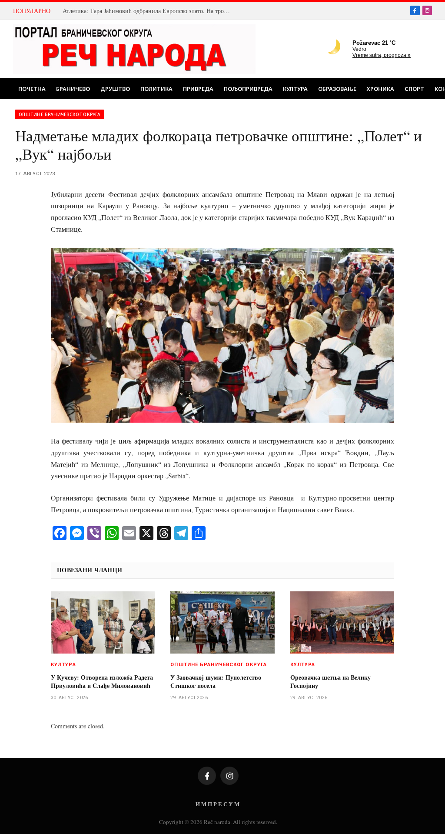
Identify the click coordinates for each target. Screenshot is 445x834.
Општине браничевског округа (59, 114)
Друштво (115, 89)
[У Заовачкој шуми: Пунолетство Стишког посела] (222, 622)
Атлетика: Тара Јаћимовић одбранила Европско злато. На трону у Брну (149, 11)
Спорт (414, 89)
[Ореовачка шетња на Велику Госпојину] (342, 622)
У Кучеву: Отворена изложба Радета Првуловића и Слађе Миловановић (102, 681)
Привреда (198, 89)
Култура (295, 89)
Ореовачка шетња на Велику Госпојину (330, 681)
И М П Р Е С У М (217, 804)
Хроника (380, 89)
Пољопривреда (248, 89)
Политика (156, 89)
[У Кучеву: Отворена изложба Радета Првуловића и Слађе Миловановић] (103, 622)
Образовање (337, 89)
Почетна (32, 89)
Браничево (73, 89)
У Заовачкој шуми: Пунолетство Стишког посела (215, 681)
